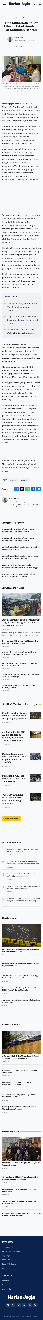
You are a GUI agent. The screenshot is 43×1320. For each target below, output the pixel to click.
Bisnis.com (6, 1285)
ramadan (24, 480)
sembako (13, 480)
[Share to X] (22, 489)
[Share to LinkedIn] (33, 489)
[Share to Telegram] (38, 489)
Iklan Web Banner (9, 1264)
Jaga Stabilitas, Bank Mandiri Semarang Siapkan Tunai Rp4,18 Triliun (22, 319)
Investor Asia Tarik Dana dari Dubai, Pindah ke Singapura (21, 331)
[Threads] (30, 1305)
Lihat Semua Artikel (11, 819)
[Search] (34, 4)
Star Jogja (6, 1289)
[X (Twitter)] (13, 1305)
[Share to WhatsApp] (27, 489)
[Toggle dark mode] (40, 4)
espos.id (5, 1281)
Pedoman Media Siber (11, 1251)
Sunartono (18, 38)
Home (18, 18)
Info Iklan (6, 1268)
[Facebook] (8, 1305)
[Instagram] (19, 1305)
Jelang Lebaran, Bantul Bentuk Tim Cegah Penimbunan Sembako (22, 306)
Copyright (6, 1256)
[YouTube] (24, 1305)
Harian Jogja (8, 464)
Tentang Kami (7, 1247)
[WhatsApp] (35, 1305)
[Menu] (4, 4)
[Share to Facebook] (16, 489)
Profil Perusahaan (9, 1260)
